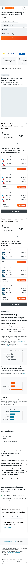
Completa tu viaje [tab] (21, 516)
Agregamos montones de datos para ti (12, 559)
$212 (2, 12)
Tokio (23, 373)
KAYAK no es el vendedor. (8, 557)
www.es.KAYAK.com (8, 541)
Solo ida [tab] (12, 144)
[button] (2, 8)
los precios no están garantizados (13, 552)
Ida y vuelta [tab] (5, 144)
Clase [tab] (13, 516)
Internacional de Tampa (6, 345)
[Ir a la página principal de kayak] (9, 8)
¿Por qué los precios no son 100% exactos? (11, 562)
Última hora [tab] (20, 144)
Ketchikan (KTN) (7, 527)
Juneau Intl (21, 344)
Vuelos (15, 541)
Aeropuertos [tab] (6, 516)
